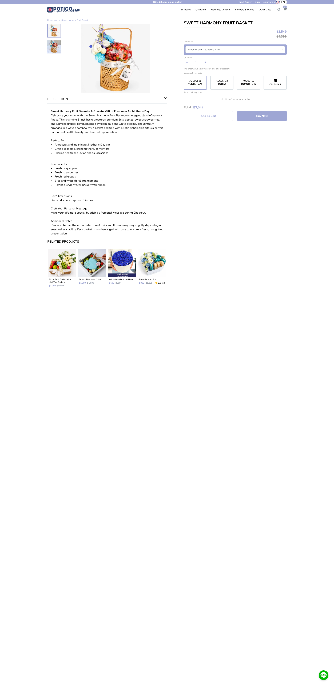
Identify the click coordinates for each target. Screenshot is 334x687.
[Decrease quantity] (187, 62)
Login (257, 2)
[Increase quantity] (205, 62)
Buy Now (262, 116)
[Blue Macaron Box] (152, 269)
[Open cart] (285, 9)
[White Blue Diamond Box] (122, 269)
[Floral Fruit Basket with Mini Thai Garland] (62, 269)
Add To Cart (208, 116)
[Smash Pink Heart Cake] (92, 269)
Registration (268, 2)
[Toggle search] (279, 10)
